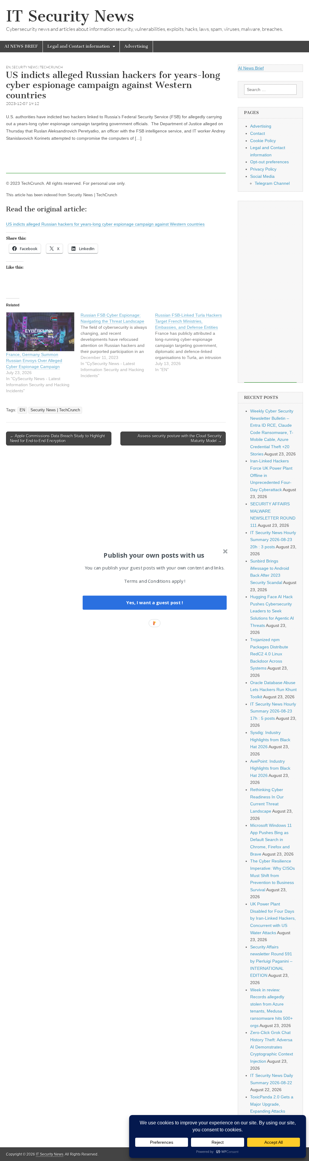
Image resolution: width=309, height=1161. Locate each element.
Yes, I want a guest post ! (154, 602)
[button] (154, 555)
